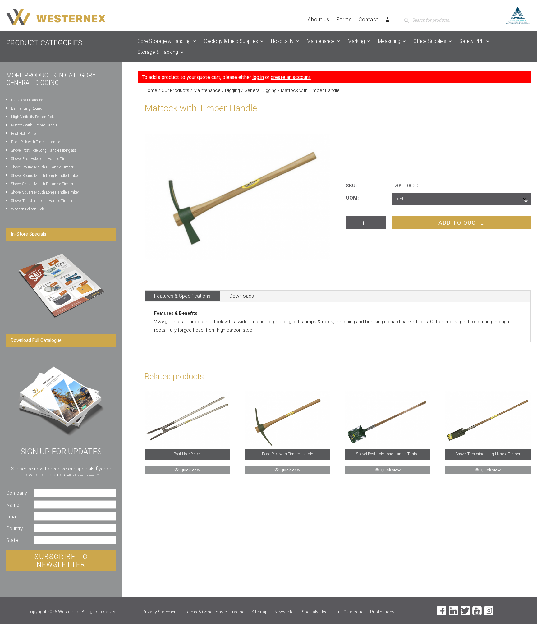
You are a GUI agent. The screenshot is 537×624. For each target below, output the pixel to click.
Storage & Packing (157, 52)
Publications (382, 612)
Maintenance (321, 41)
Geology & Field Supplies (231, 41)
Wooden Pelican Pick (27, 209)
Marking (356, 41)
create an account (291, 77)
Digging (232, 90)
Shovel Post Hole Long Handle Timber (41, 159)
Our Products (175, 90)
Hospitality (282, 41)
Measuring (389, 41)
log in (258, 77)
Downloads (241, 296)
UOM (351, 198)
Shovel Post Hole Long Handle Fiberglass (44, 150)
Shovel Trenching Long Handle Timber (41, 201)
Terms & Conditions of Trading (215, 612)
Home (151, 90)
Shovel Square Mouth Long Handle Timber (45, 192)
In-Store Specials (28, 234)
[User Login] (387, 21)
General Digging (260, 90)
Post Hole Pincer (24, 133)
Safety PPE (471, 41)
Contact (368, 19)
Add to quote (461, 222)
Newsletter (284, 612)
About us (318, 19)
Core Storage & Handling (164, 41)
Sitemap (259, 612)
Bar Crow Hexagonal (27, 100)
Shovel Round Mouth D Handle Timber (42, 167)
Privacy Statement (160, 612)
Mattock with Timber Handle (34, 125)
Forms (344, 19)
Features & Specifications (182, 296)
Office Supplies (429, 41)
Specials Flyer (315, 612)
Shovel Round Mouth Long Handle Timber (45, 175)
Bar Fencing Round (26, 108)
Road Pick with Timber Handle (35, 142)
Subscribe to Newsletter (61, 560)
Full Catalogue (349, 612)
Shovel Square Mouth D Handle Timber (42, 184)
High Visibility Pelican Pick (32, 117)
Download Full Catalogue (36, 340)
